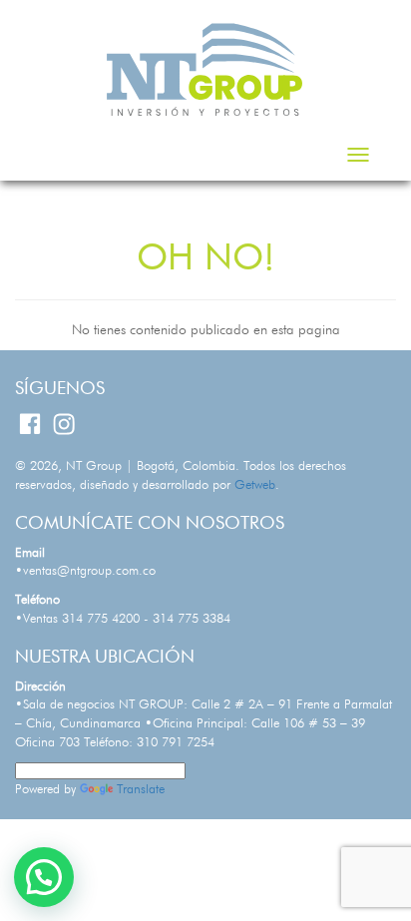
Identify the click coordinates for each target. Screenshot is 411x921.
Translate (141, 789)
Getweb (254, 485)
